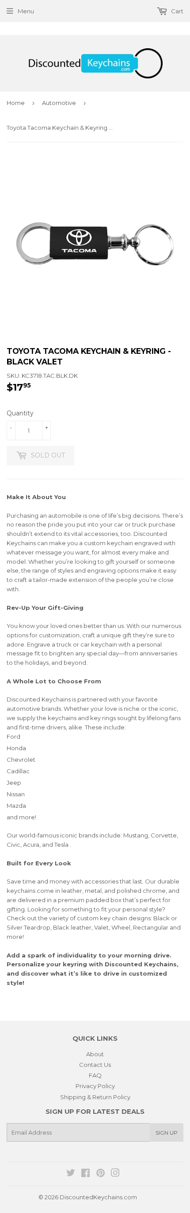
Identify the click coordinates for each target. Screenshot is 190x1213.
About (95, 1054)
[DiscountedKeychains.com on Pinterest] (100, 1174)
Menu (26, 11)
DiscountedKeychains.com (98, 1197)
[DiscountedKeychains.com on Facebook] (85, 1174)
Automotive (59, 102)
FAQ (95, 1075)
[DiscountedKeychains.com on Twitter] (70, 1174)
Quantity (20, 413)
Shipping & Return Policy (95, 1097)
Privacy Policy (95, 1085)
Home (16, 102)
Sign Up (167, 1132)
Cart (176, 11)
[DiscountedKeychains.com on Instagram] (115, 1174)
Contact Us (95, 1064)
